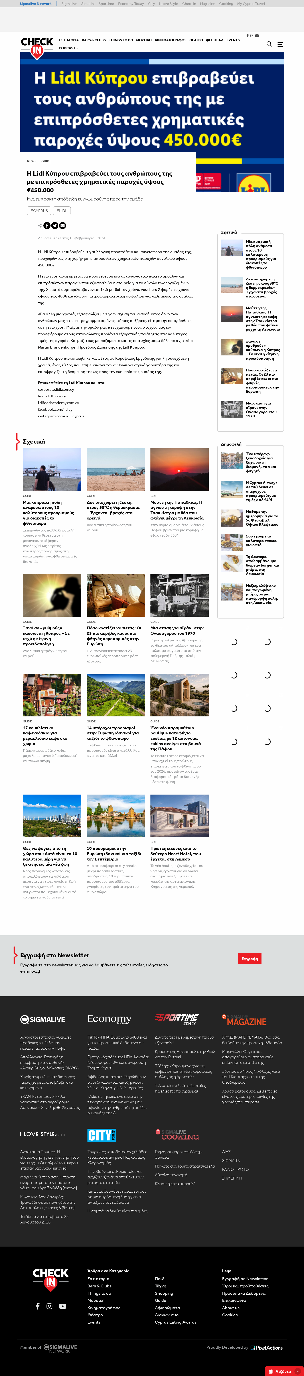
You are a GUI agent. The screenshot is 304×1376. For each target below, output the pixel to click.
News (31, 161)
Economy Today (131, 3)
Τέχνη (160, 1286)
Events (94, 1322)
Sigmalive (69, 3)
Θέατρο (95, 1314)
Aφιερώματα (167, 1307)
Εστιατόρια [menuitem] (69, 40)
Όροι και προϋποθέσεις (245, 1286)
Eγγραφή (250, 958)
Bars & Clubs (99, 1286)
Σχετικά (34, 441)
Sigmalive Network (36, 3)
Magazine (207, 3)
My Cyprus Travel (251, 3)
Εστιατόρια (98, 1278)
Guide (46, 161)
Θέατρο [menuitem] (196, 40)
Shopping (164, 1293)
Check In (189, 3)
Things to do (99, 1293)
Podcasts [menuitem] (68, 48)
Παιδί (160, 1278)
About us (230, 1307)
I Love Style (168, 3)
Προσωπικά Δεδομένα (243, 1293)
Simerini (88, 3)
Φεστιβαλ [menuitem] (214, 40)
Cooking (226, 3)
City (151, 3)
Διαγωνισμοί (167, 1314)
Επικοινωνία (234, 1300)
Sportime (106, 3)
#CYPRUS (39, 210)
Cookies (230, 1314)
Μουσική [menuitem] (144, 40)
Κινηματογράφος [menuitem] (170, 40)
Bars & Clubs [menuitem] (94, 40)
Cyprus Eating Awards (176, 1322)
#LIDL (61, 210)
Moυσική (96, 1300)
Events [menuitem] (233, 40)
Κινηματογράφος (103, 1307)
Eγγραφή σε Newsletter (245, 1278)
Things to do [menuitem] (121, 40)
